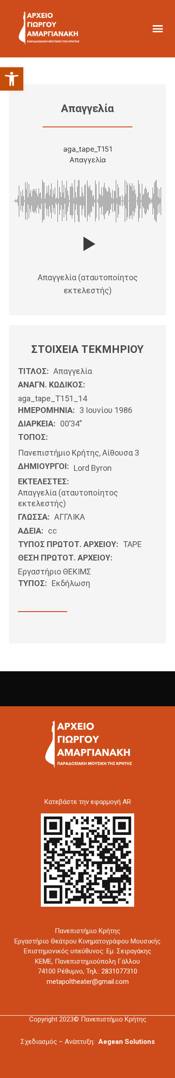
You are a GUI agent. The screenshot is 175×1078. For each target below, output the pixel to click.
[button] (11, 79)
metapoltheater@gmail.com (88, 982)
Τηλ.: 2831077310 (111, 971)
